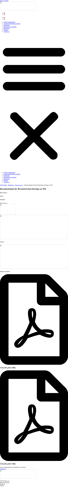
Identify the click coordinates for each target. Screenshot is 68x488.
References (7, 28)
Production (7, 25)
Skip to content (4, 1)
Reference (11, 185)
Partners (6, 30)
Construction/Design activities (12, 23)
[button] (34, 102)
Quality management (9, 22)
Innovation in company (10, 27)
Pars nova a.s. (19, 185)
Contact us (6, 31)
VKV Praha (3, 185)
